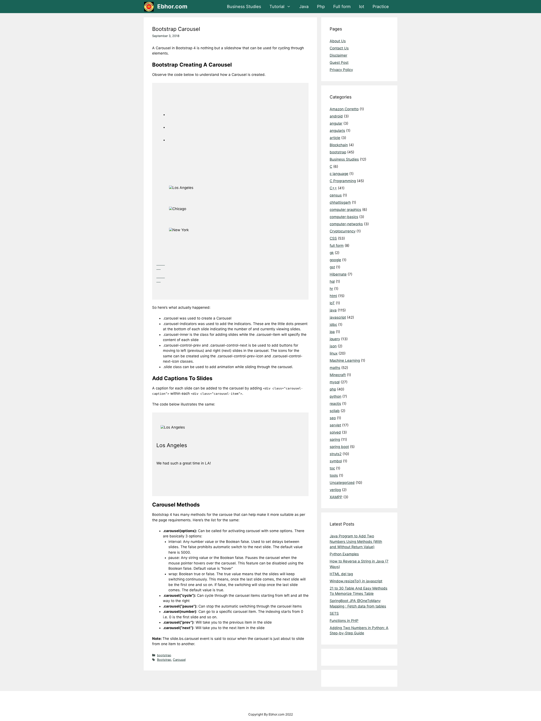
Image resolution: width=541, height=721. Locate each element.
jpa (332, 332)
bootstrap (164, 655)
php (333, 389)
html (333, 296)
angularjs (337, 130)
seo (333, 418)
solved (335, 432)
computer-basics (344, 217)
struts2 (336, 454)
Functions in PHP (344, 621)
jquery (335, 339)
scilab (335, 411)
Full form (342, 6)
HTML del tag (341, 574)
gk (332, 253)
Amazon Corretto (344, 109)
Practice (381, 6)
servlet (335, 425)
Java (304, 6)
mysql (335, 382)
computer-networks (346, 224)
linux (333, 353)
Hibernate (338, 274)
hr (331, 289)
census (336, 195)
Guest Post (339, 62)
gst (332, 267)
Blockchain (339, 145)
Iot (361, 6)
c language (339, 174)
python (335, 396)
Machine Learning (345, 360)
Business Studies (244, 6)
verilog (335, 490)
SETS (334, 613)
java (333, 310)
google (335, 260)
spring (335, 439)
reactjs (335, 403)
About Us (338, 41)
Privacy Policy (341, 70)
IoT (332, 303)
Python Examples (344, 554)
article (335, 138)
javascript (338, 317)
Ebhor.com (172, 6)
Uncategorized (342, 483)
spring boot (339, 447)
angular (336, 123)
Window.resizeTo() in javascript (356, 581)
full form (337, 245)
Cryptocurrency (342, 231)
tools (334, 475)
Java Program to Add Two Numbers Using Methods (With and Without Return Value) (356, 541)
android (336, 116)
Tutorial (276, 6)
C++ (333, 188)
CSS (333, 238)
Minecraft (338, 375)
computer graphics (345, 210)
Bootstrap (164, 659)
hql (332, 281)
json (333, 346)
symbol (336, 461)
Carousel (179, 659)
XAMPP (336, 497)
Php (321, 6)
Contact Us (339, 48)
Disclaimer (338, 55)
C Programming (343, 181)
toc (332, 468)
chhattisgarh (340, 202)
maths (335, 368)
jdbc (333, 324)
